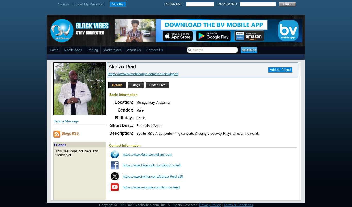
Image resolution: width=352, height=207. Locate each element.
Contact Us (154, 50)
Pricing (93, 50)
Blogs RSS (70, 134)
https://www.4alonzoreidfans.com (147, 154)
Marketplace (112, 50)
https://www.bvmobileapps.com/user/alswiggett (143, 74)
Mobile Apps (73, 50)
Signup (63, 4)
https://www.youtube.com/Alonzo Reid (151, 187)
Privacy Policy (210, 205)
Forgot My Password (88, 4)
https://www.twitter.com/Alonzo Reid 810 (153, 176)
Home (54, 50)
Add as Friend (280, 70)
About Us (134, 50)
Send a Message (66, 121)
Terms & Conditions (238, 205)
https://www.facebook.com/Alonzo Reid (152, 165)
